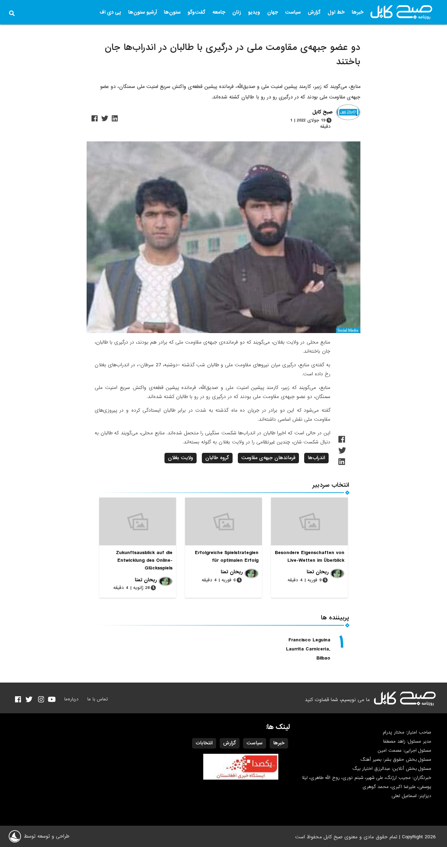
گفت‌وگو (196, 12)
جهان (272, 12)
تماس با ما (97, 699)
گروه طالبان (217, 458)
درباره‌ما (71, 699)
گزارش (314, 12)
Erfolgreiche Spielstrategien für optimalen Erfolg (226, 556)
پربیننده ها (335, 618)
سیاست (293, 12)
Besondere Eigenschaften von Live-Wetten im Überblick (309, 556)
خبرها (358, 12)
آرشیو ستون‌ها (142, 12)
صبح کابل (322, 112)
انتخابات (204, 743)
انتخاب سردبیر (331, 485)
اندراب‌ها (316, 458)
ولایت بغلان (180, 458)
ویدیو (254, 12)
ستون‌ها (172, 12)
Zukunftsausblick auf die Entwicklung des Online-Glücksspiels (144, 560)
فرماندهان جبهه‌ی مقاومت (268, 458)
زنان (236, 12)
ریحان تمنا (318, 572)
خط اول (336, 12)
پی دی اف (110, 12)
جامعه (218, 12)
